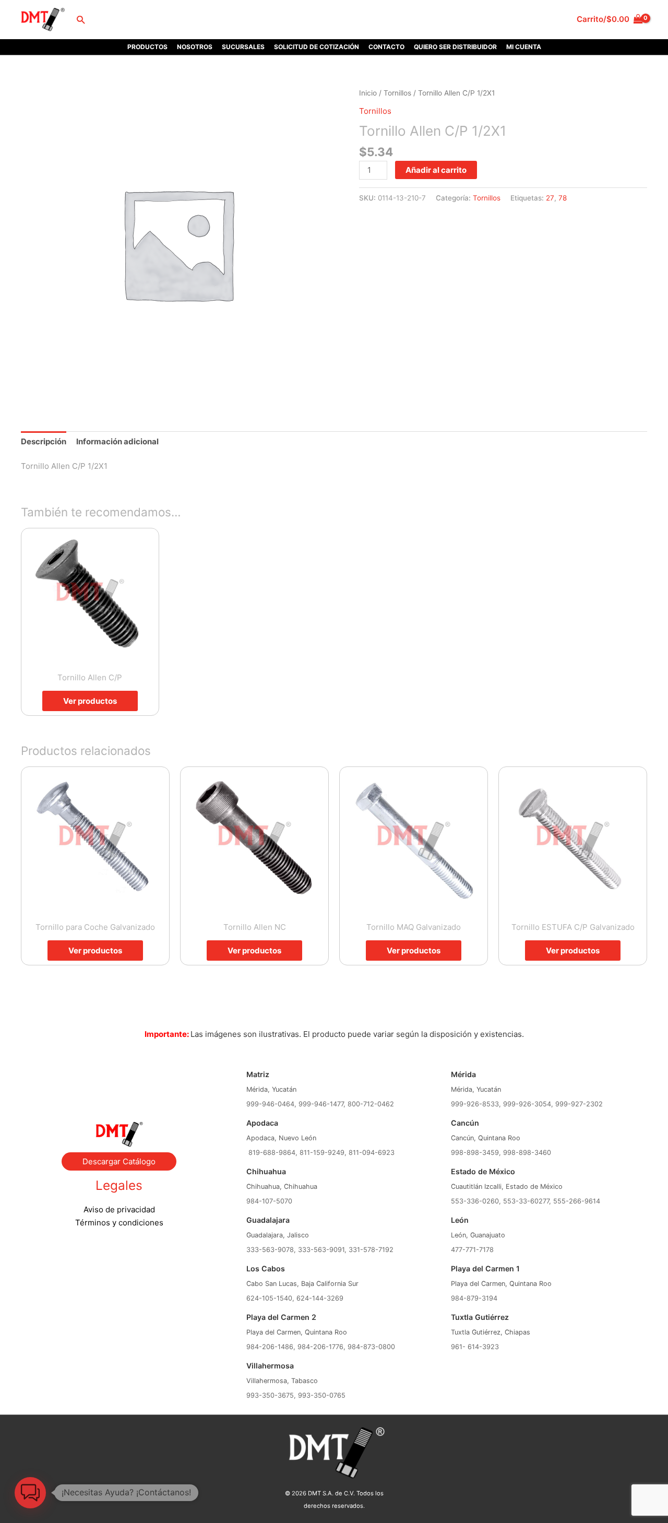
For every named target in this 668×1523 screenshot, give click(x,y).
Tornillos (397, 93)
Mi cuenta (523, 47)
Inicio (368, 93)
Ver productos (90, 701)
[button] (80, 19)
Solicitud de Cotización (316, 47)
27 (550, 198)
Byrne (119, 1079)
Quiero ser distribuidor (455, 47)
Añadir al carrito (436, 170)
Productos (147, 47)
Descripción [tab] (43, 441)
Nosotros (194, 47)
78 (562, 198)
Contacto (386, 47)
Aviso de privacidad (119, 1209)
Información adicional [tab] (117, 441)
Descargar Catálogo (119, 1161)
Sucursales (243, 47)
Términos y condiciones (119, 1222)
